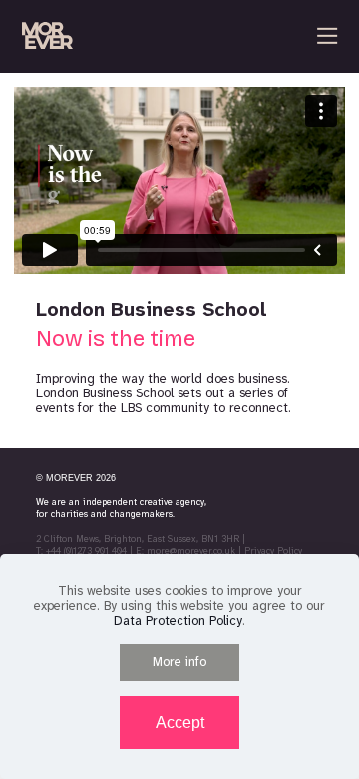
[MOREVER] (47, 36)
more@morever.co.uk (191, 551)
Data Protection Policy (178, 620)
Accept (180, 722)
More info (179, 661)
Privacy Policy (273, 551)
